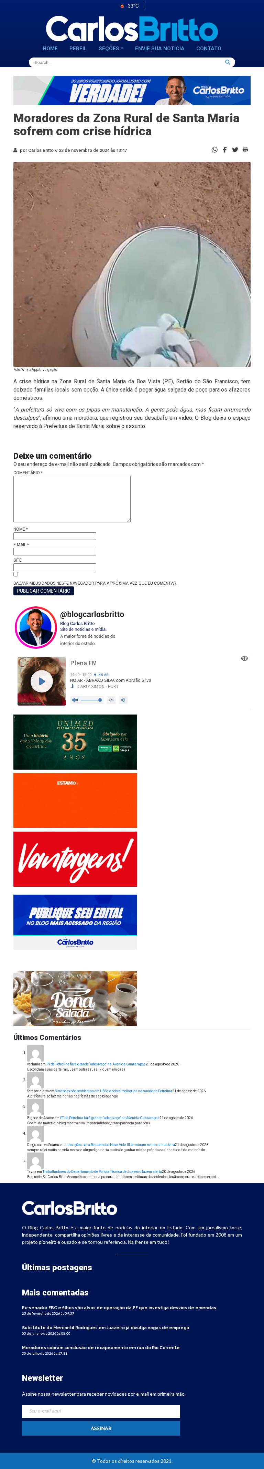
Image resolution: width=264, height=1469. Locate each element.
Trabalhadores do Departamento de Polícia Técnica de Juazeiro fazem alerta (102, 1172)
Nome (20, 529)
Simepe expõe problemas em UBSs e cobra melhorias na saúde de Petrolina (113, 1091)
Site (17, 560)
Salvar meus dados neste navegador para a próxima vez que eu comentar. (95, 583)
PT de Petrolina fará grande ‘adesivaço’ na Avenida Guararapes (96, 1064)
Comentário (28, 472)
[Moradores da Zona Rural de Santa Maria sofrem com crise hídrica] (225, 149)
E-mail (21, 544)
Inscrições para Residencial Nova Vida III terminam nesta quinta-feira (120, 1145)
